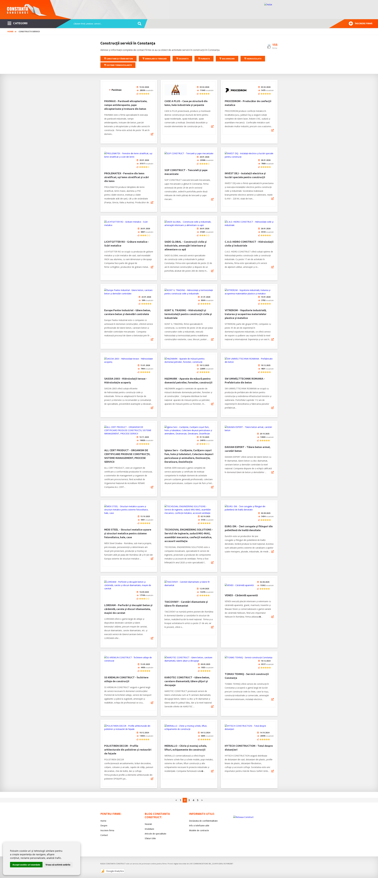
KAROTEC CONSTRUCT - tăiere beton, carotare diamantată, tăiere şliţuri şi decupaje (187, 681)
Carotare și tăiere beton (119, 58)
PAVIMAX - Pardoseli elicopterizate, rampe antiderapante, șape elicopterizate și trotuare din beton (125, 105)
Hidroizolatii (253, 58)
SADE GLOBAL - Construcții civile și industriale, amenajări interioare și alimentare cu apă (185, 245)
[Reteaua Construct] (243, 817)
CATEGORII (20, 23)
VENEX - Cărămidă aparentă (241, 595)
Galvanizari (228, 58)
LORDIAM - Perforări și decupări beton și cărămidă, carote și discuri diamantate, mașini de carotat (128, 609)
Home (10, 31)
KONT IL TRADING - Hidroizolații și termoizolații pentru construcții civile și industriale (188, 314)
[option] (318, 9)
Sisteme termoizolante (119, 65)
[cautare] (138, 24)
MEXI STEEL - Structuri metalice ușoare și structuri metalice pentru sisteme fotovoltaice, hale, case (127, 533)
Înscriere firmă (363, 23)
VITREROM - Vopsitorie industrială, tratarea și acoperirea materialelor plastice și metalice (245, 314)
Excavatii (183, 58)
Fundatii (205, 58)
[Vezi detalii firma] (152, 134)
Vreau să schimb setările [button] (57, 864)
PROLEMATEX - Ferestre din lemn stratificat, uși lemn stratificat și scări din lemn (126, 177)
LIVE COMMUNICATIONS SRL (200, 863)
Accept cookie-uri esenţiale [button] (26, 864)
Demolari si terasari (155, 58)
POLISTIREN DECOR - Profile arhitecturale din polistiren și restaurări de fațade (127, 749)
